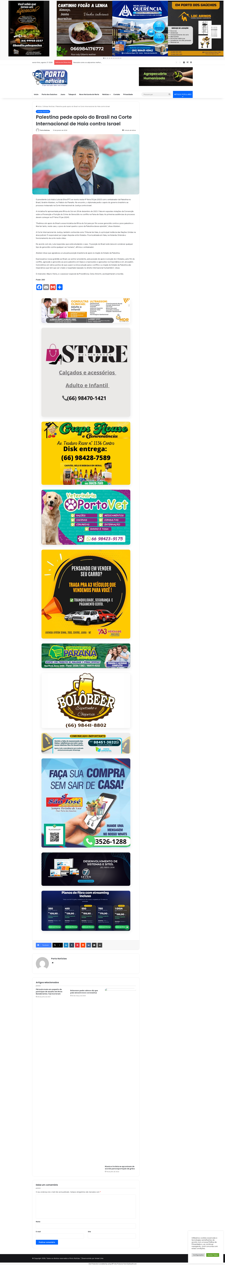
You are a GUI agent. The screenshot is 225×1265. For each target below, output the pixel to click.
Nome (38, 1222)
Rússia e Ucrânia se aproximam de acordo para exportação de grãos (120, 1167)
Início (36, 94)
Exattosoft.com (132, 1264)
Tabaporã (72, 94)
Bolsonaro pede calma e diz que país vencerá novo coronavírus (84, 991)
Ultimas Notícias (48, 106)
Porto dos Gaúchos (49, 94)
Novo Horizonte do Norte (89, 94)
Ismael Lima (99, 1258)
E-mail (38, 1232)
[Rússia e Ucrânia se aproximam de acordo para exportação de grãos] (120, 1076)
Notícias (105, 94)
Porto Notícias (45, 130)
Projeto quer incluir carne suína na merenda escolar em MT (94, 62)
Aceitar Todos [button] (213, 1255)
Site (89, 1232)
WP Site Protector (117, 1264)
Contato (116, 94)
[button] (104, 58)
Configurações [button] (198, 1255)
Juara (62, 94)
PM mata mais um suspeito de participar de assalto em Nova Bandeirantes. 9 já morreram (49, 991)
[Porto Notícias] (49, 78)
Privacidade (128, 94)
